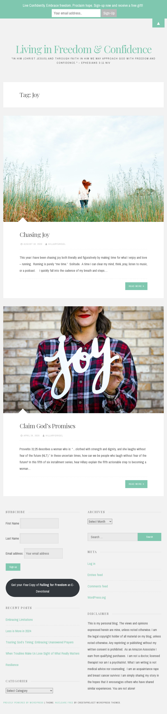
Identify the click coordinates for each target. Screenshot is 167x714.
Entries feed (95, 575)
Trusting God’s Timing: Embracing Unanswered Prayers (40, 642)
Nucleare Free (64, 702)
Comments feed (98, 586)
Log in (91, 563)
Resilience (12, 665)
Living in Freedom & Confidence (84, 49)
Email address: (15, 553)
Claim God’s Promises (47, 426)
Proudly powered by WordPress (23, 702)
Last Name (12, 538)
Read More (135, 286)
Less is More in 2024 (18, 631)
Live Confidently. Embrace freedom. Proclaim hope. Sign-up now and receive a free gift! (83, 5)
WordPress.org (97, 597)
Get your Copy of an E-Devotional (42, 588)
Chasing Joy (34, 234)
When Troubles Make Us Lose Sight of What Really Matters (42, 653)
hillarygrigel (57, 244)
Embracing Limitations (19, 619)
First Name (12, 523)
